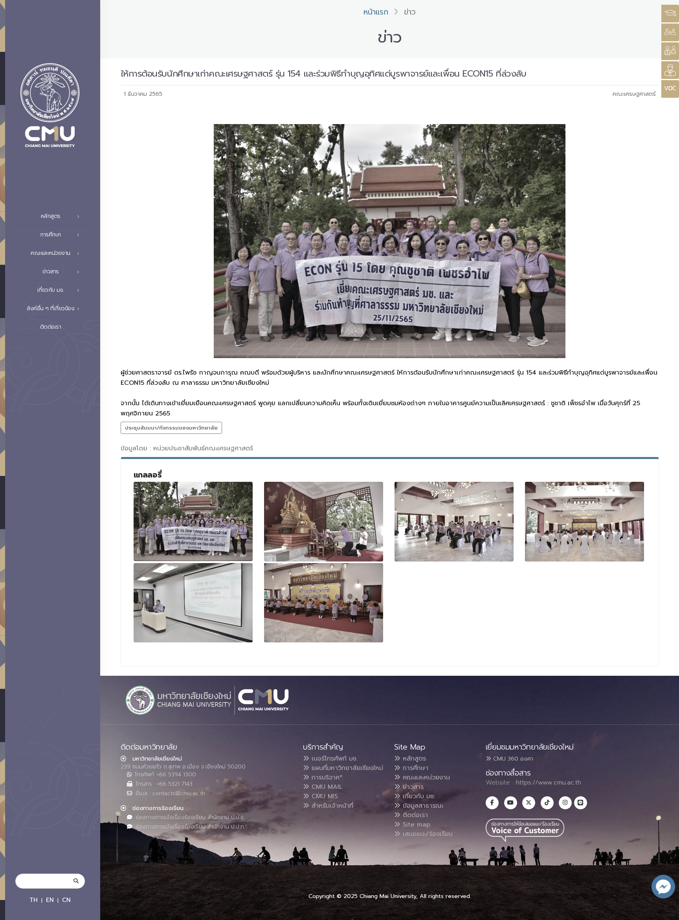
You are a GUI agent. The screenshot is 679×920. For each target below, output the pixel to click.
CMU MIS (323, 796)
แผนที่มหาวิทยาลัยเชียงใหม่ (346, 768)
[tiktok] (547, 802)
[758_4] (584, 522)
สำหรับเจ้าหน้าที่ (331, 805)
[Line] (580, 802)
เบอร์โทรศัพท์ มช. (333, 758)
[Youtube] (510, 802)
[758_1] (193, 521)
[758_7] (193, 603)
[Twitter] (528, 802)
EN (50, 899)
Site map (415, 824)
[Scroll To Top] (665, 911)
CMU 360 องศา (512, 758)
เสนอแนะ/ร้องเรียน (426, 834)
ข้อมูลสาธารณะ (421, 805)
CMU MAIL (326, 787)
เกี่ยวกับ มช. (417, 796)
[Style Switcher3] (670, 13)
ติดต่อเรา (50, 327)
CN (66, 899)
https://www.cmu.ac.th (548, 782)
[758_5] (324, 603)
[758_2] (324, 522)
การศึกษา (414, 768)
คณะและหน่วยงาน (425, 777)
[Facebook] (492, 802)
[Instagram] (565, 802)
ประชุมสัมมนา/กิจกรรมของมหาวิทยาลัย (171, 428)
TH (33, 899)
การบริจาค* (326, 777)
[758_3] (454, 522)
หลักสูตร (413, 758)
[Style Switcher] (670, 32)
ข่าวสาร (412, 787)
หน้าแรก (375, 12)
